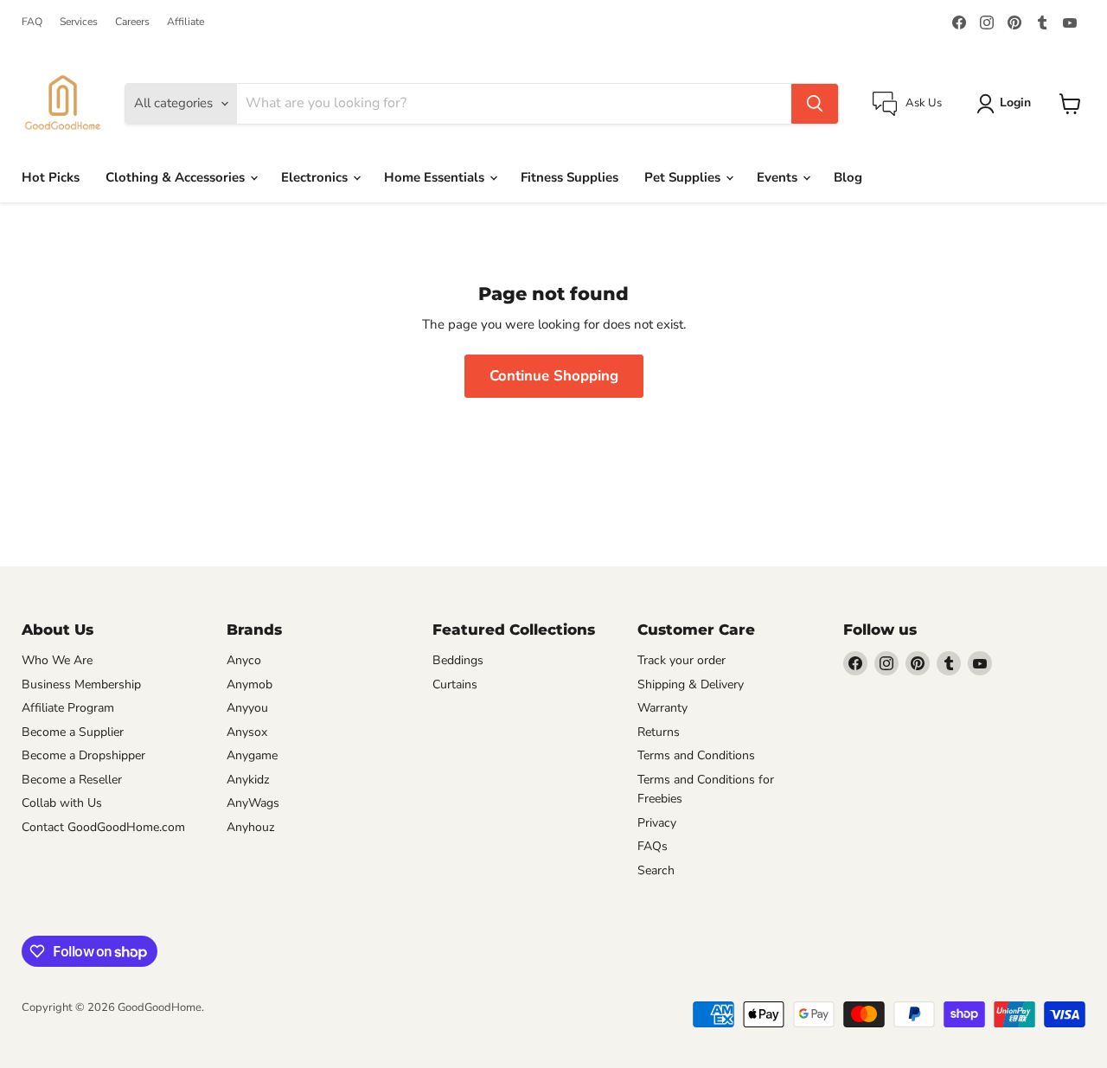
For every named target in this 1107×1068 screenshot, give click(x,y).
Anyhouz (251, 827)
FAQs (652, 846)
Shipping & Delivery (690, 684)
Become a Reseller (72, 779)
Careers (132, 22)
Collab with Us (62, 803)
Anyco (244, 660)
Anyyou (247, 708)
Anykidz (248, 779)
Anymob (249, 684)
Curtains (454, 684)
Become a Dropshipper (83, 755)
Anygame (252, 755)
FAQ (32, 22)
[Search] (814, 104)
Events (779, 177)
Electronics (316, 177)
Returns (658, 732)
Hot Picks (51, 177)
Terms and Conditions (696, 755)
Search (656, 870)
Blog (848, 177)
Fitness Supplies (569, 177)
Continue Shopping (554, 376)
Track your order (681, 660)
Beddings (457, 660)
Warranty (662, 708)
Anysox (247, 732)
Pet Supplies (684, 177)
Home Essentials (436, 177)
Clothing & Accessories (177, 177)
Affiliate (185, 22)
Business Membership (81, 684)
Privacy (656, 823)
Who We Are (57, 660)
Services (79, 22)
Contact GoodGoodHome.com (103, 827)
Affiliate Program (68, 708)
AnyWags (253, 803)
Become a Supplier (73, 732)
